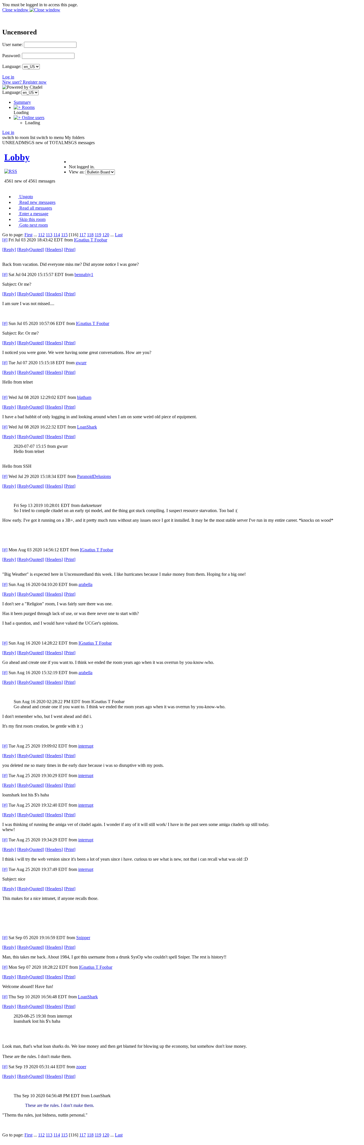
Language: (11, 66)
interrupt (85, 746)
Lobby (17, 157)
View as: (76, 171)
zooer (81, 1066)
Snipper (83, 937)
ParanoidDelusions (94, 476)
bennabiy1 (84, 274)
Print (69, 249)
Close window (16, 9)
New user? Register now (24, 82)
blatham (84, 397)
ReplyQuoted (30, 249)
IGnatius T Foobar (90, 239)
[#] (4, 239)
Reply (9, 249)
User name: (12, 44)
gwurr (81, 362)
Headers (54, 249)
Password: (11, 55)
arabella (85, 584)
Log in (8, 76)
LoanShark (87, 427)
